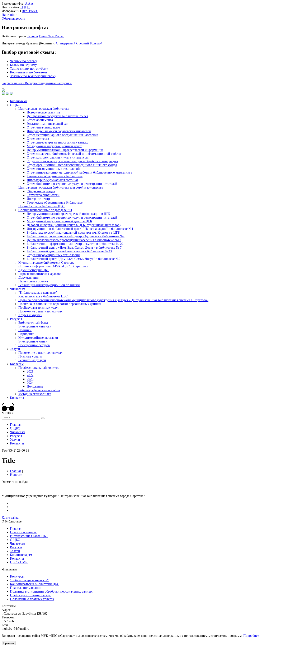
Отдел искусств (38, 138)
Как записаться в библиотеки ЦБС (43, 296)
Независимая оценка (33, 281)
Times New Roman (51, 36)
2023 (30, 379)
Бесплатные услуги (32, 360)
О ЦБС (15, 105)
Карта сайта (10, 517)
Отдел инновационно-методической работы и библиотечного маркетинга (79, 172)
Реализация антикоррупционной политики (49, 285)
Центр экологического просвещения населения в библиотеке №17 (74, 240)
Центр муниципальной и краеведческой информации (65, 150)
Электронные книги (32, 341)
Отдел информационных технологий (53, 168)
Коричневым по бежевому (29, 72)
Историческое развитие (43, 112)
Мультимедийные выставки (38, 337)
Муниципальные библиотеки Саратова (46, 262)
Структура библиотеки (43, 195)
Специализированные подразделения (45, 210)
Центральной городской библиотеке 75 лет (57, 116)
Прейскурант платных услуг (38, 307)
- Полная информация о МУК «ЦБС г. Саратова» (53, 266)
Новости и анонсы (23, 532)
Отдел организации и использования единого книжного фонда (72, 165)
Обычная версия (13, 18)
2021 (30, 371)
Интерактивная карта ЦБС (29, 536)
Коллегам (17, 364)
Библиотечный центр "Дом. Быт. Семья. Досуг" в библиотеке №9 (73, 259)
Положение (35, 386)
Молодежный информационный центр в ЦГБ (59, 221)
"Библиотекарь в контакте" (37, 292)
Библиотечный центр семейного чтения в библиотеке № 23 (69, 251)
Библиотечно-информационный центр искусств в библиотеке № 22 (75, 243)
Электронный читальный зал (47, 123)
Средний (82, 43)
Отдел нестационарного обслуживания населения (62, 135)
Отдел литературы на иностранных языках (57, 142)
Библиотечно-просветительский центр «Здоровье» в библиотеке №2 (75, 236)
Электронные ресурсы (34, 345)
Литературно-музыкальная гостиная (52, 180)
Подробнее (251, 635)
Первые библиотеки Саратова (39, 274)
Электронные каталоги (34, 326)
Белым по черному (23, 65)
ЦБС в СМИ (19, 562)
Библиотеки (18, 101)
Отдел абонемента (40, 120)
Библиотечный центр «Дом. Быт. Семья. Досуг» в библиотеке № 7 (74, 247)
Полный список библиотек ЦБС (41, 206)
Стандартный (65, 43)
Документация (28, 277)
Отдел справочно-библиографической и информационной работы (74, 153)
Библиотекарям (21, 554)
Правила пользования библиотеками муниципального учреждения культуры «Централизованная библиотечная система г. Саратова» (113, 300)
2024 (30, 382)
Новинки (25, 330)
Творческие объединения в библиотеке (54, 176)
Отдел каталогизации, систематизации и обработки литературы (72, 161)
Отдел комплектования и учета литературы (58, 157)
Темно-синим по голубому (29, 68)
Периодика (26, 334)
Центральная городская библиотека (43, 108)
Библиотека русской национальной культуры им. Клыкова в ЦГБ (73, 232)
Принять (8, 643)
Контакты (17, 397)
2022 (30, 375)
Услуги (15, 349)
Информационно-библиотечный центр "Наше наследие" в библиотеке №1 (80, 228)
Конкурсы (17, 576)
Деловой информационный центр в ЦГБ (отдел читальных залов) (74, 225)
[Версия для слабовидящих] (8, 410)
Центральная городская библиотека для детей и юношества (60, 187)
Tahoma (32, 36)
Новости (16, 474)
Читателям (17, 289)
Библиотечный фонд (33, 322)
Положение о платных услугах (40, 311)
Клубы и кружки (30, 315)
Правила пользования (25, 587)
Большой (96, 43)
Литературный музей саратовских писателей (59, 131)
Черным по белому (23, 61)
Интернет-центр (38, 198)
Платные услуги (30, 356)
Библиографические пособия (39, 390)
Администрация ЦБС (33, 270)
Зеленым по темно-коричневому (33, 76)
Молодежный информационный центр (54, 146)
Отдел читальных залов (43, 127)
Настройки (9, 14)
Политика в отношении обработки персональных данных (59, 304)
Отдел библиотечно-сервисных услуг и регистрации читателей (72, 183)
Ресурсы (16, 319)
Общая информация (41, 191)
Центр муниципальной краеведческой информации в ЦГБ (68, 213)
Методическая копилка (34, 394)
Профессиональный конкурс (38, 367)
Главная (15, 424)
